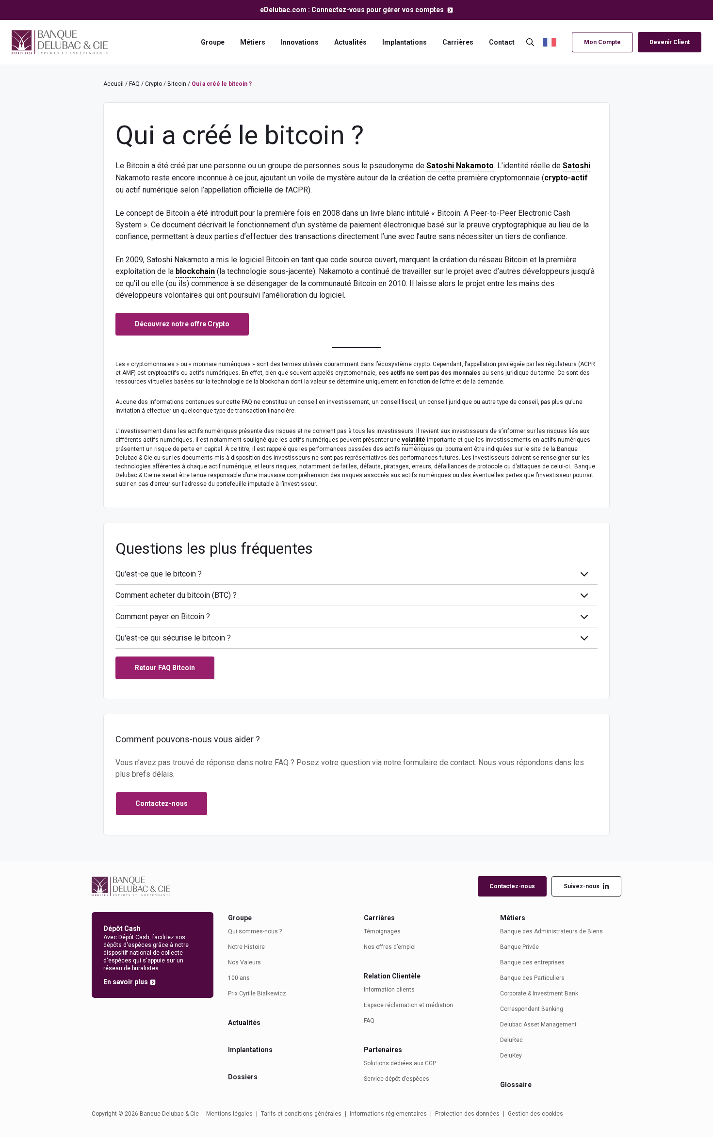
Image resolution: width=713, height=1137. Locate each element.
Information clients (389, 989)
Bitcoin (176, 83)
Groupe (213, 42)
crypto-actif (566, 177)
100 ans (239, 978)
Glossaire (516, 1085)
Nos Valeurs (244, 962)
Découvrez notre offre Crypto (182, 324)
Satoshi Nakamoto (460, 165)
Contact (502, 42)
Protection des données (467, 1113)
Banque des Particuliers (532, 978)
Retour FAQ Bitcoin (165, 668)
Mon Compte (602, 42)
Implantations (404, 42)
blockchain (195, 271)
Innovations (300, 42)
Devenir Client (669, 42)
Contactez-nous (512, 886)
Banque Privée (519, 947)
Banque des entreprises (532, 962)
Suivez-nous (582, 886)
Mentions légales (229, 1113)
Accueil (113, 83)
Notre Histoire (246, 947)
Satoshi (576, 165)
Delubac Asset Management (538, 1024)
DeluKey (511, 1055)
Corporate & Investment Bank (539, 993)
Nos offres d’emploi (390, 947)
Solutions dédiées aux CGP (400, 1063)
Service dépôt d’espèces (396, 1078)
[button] (555, 42)
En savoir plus (125, 982)
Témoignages (382, 931)
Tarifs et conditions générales (301, 1113)
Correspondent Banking (531, 1009)
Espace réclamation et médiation (408, 1005)
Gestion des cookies (535, 1113)
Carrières (457, 42)
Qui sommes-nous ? (255, 931)
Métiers (252, 42)
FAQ (134, 83)
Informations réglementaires (388, 1113)
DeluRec (511, 1040)
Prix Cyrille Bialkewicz (257, 993)
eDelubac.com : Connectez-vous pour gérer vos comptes (352, 10)
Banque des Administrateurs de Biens (551, 931)
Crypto (153, 83)
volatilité (413, 439)
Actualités (350, 42)
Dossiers (243, 1077)
